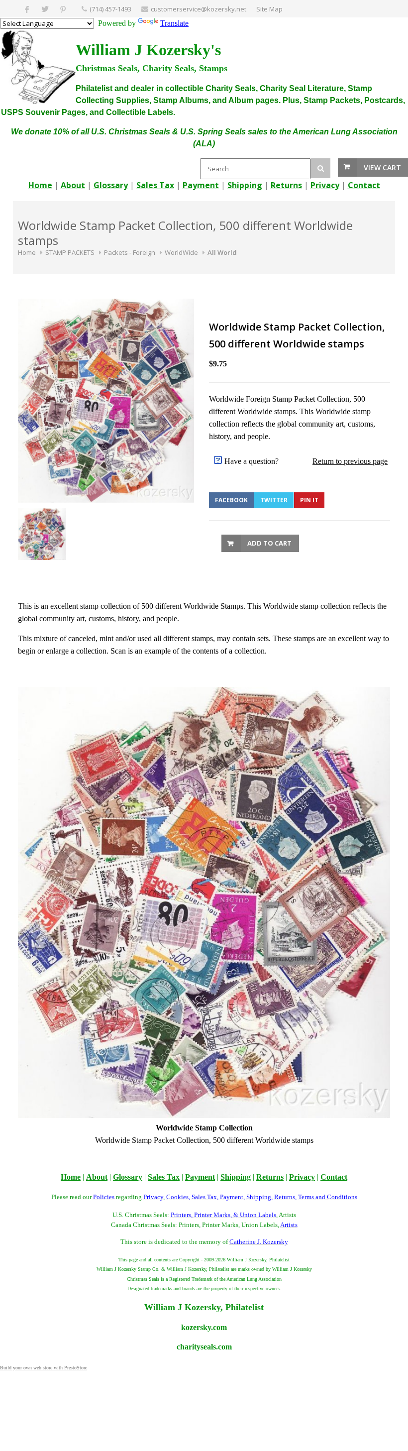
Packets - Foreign (129, 252)
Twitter (274, 500)
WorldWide (181, 252)
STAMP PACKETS (70, 252)
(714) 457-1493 (110, 8)
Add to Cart (269, 543)
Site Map (269, 8)
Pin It (309, 500)
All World (222, 252)
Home (27, 252)
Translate (174, 23)
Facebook (231, 500)
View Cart (382, 167)
